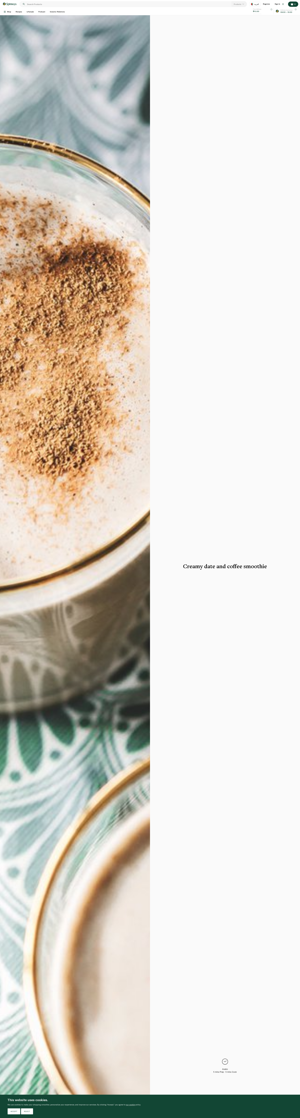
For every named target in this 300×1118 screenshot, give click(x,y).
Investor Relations (57, 12)
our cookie (130, 1104)
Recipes (19, 12)
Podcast (41, 12)
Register (266, 4)
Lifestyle (30, 12)
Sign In (278, 4)
